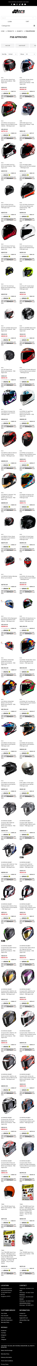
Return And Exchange (6, 1350)
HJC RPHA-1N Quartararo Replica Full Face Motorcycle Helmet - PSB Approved (9, 124)
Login (10, 21)
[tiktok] (19, 4)
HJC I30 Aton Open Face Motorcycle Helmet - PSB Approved (8, 81)
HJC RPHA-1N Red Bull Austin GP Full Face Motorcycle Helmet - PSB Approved (8, 662)
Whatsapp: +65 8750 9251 (26, 1296)
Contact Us (22, 1313)
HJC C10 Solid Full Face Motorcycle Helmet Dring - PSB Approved (27, 247)
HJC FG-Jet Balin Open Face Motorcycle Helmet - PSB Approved (9, 329)
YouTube (3, 1332)
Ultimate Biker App (24, 1320)
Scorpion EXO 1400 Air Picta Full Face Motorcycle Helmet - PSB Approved (9, 907)
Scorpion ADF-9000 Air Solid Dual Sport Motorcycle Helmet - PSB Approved (27, 824)
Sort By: (4, 54)
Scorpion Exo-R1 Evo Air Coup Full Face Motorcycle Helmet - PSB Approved (27, 1121)
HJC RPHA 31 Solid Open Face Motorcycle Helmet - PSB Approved (27, 538)
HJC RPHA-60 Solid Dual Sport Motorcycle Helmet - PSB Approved (8, 784)
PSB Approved (30, 31)
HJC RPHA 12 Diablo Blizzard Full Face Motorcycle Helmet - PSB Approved (28, 371)
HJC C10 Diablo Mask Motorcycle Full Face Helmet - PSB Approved (28, 166)
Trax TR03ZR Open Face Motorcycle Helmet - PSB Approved (8, 1208)
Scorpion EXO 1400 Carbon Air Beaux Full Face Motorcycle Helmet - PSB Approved (8, 950)
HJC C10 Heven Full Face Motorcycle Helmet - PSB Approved (8, 247)
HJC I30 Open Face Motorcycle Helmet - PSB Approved (8, 371)
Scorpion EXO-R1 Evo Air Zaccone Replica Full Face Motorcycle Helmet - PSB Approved (8, 1165)
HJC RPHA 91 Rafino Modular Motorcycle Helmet (9, 577)
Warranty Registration (6, 1320)
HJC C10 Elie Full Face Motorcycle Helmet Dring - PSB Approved (8, 206)
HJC (2, 77)
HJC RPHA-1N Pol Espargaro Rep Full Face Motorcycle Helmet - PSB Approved (9, 619)
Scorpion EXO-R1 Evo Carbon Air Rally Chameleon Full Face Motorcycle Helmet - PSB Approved (28, 1165)
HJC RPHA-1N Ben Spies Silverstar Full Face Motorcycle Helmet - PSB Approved (27, 82)
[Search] (33, 18)
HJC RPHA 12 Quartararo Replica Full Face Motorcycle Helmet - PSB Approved (28, 454)
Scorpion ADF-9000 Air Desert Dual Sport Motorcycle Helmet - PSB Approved (8, 825)
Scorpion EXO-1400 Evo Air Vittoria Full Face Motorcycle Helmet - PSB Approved (9, 1078)
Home (2, 31)
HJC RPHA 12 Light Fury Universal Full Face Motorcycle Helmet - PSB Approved (27, 414)
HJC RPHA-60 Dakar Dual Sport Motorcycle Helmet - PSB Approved (8, 744)
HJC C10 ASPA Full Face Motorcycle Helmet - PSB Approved (8, 166)
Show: (22, 54)
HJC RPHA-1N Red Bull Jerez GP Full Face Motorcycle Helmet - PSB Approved (28, 661)
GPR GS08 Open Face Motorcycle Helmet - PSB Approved (27, 124)
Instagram (3, 1335)
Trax (2, 1204)
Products (10, 31)
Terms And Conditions (7, 1360)
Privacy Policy (4, 1364)
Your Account (4, 1315)
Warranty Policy (5, 1322)
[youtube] (14, 4)
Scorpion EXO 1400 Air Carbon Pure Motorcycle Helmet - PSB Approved (26, 865)
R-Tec (21, 780)
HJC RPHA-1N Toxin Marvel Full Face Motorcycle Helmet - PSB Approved (28, 703)
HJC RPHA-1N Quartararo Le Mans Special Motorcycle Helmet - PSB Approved (27, 619)
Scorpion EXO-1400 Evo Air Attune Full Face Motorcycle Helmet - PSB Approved (9, 992)
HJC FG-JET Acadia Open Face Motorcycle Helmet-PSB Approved (27, 287)
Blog (20, 1322)
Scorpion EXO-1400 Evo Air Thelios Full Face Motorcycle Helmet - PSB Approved (28, 1034)
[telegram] (22, 4)
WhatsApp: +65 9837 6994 (26, 1292)
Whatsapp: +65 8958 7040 (26, 1301)
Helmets (20, 31)
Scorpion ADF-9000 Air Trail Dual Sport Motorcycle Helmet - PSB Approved (9, 865)
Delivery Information (6, 1357)
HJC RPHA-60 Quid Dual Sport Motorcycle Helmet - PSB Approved (27, 744)
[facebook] (11, 4)
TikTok (3, 1337)
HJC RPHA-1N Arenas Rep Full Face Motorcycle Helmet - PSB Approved (28, 578)
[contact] (25, 4)
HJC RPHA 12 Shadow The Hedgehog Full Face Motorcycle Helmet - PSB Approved (8, 497)
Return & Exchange (6, 1318)
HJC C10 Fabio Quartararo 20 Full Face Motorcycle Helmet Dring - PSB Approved (27, 207)
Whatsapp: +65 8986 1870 (26, 1305)
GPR (21, 121)
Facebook (3, 1330)
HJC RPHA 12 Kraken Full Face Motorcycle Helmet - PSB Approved (8, 413)
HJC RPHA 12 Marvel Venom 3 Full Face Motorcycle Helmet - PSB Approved (9, 454)
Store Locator (23, 1315)
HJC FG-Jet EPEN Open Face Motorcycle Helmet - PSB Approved (28, 329)
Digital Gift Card (23, 1318)
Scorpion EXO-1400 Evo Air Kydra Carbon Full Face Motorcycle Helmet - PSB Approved (8, 1035)
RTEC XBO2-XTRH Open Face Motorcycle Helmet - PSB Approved (27, 784)
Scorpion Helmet (6, 820)
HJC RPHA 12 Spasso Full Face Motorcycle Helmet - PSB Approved (27, 496)
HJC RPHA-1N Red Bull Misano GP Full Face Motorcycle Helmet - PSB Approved (8, 704)
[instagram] (17, 4)
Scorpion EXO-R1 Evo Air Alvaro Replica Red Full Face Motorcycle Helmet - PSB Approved (27, 1078)
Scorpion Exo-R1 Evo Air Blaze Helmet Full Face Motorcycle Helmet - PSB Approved (8, 1122)
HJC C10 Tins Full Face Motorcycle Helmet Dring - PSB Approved (8, 287)
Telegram (3, 1339)
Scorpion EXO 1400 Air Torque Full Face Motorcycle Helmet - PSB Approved (28, 907)
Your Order (4, 1313)
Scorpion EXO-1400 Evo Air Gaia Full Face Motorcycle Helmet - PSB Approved (27, 992)
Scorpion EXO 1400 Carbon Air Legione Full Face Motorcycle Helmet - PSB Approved (27, 950)
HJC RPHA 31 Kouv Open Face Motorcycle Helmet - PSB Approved (8, 538)
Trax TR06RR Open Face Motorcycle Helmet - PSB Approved (27, 1254)
